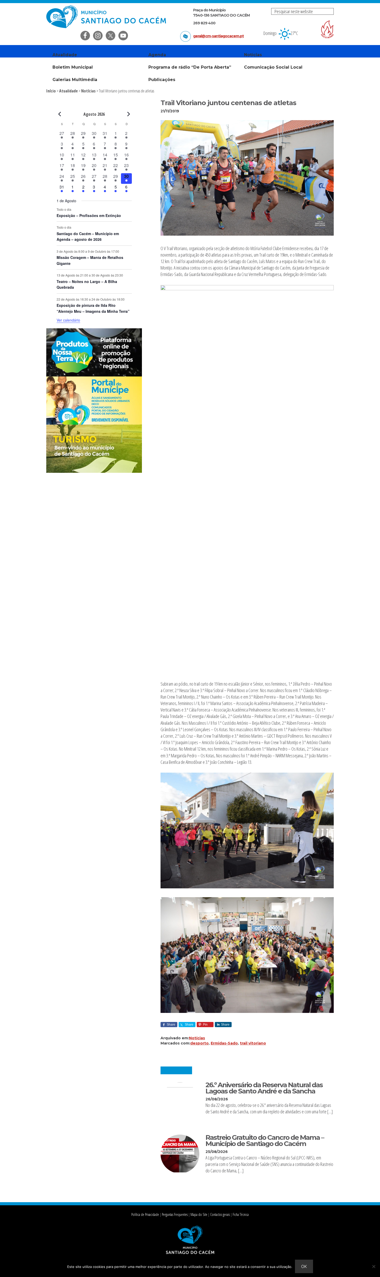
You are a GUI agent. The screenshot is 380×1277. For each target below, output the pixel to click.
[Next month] (129, 114)
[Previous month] (60, 114)
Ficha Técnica (241, 1214)
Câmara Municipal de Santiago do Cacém (106, 16)
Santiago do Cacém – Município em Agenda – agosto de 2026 (88, 236)
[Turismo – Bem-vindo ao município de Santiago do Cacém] (94, 471)
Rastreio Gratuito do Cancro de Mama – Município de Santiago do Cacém (265, 1140)
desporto (199, 1043)
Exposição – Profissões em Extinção (89, 215)
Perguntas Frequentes (175, 1214)
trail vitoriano (253, 1043)
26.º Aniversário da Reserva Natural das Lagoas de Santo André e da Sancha (264, 1088)
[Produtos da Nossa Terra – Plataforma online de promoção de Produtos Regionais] (94, 375)
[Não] (373, 1266)
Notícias (197, 1038)
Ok (304, 1266)
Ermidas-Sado (224, 1043)
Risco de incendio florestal (327, 29)
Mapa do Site (199, 1214)
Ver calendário (68, 320)
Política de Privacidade (145, 1214)
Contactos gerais (220, 1214)
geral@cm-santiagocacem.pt (218, 36)
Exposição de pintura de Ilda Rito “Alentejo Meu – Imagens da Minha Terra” (93, 308)
